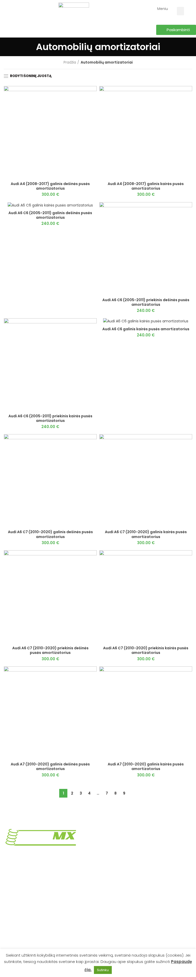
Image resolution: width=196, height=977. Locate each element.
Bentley (10, 922)
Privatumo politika (118, 848)
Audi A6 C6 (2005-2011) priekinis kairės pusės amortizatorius (50, 418)
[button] (180, 11)
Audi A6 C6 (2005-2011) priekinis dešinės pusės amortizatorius (145, 302)
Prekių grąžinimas (117, 839)
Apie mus (110, 914)
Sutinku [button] (103, 970)
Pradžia (70, 62)
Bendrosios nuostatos (121, 857)
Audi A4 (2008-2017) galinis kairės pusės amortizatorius (146, 186)
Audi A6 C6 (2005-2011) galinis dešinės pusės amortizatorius (50, 215)
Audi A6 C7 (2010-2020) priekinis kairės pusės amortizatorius (145, 650)
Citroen (10, 940)
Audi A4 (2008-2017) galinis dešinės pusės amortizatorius (50, 186)
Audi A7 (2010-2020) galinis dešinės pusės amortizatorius (50, 766)
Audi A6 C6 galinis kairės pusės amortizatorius (145, 329)
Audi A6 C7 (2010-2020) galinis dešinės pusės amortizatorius (50, 534)
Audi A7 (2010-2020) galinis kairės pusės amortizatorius (146, 766)
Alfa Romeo (14, 905)
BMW (8, 931)
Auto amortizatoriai (119, 922)
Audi (7, 914)
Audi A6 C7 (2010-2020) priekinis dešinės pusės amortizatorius (50, 650)
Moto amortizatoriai (119, 931)
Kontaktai (110, 905)
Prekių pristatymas (118, 831)
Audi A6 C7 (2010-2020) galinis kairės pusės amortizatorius (146, 534)
